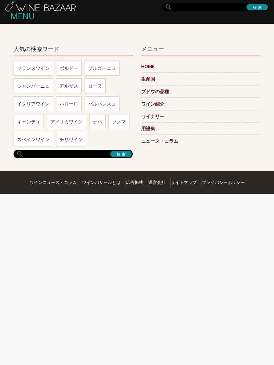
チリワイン (71, 139)
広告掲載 (134, 182)
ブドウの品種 (155, 91)
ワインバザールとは (101, 182)
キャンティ (28, 121)
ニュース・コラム (159, 141)
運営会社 (157, 182)
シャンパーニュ (33, 86)
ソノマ (119, 121)
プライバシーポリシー (223, 182)
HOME (147, 66)
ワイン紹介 (152, 104)
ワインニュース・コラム (53, 182)
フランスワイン (33, 68)
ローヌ (95, 86)
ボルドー (69, 68)
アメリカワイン (66, 121)
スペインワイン (33, 139)
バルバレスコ (102, 104)
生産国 (148, 79)
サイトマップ (184, 182)
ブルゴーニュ (102, 68)
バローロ (69, 104)
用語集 (148, 128)
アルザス (69, 86)
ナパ (97, 121)
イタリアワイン (33, 104)
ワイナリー (152, 116)
